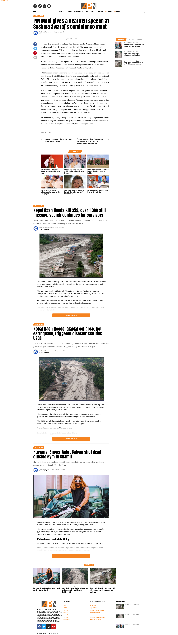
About (65, 605)
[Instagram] (48, 626)
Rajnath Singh (81, 131)
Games (118, 12)
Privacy (66, 617)
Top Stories (93, 608)
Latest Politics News (97, 610)
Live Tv (110, 12)
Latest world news (96, 615)
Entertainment (78, 12)
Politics (69, 12)
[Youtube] (53, 626)
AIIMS (54, 131)
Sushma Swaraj (93, 131)
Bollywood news (95, 619)
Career (66, 610)
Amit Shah (61, 131)
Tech (87, 12)
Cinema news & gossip (97, 617)
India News (61, 12)
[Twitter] (44, 626)
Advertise (67, 615)
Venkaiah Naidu (46, 132)
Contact (66, 612)
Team (65, 608)
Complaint (67, 619)
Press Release (95, 612)
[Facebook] (39, 626)
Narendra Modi (70, 131)
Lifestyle (100, 12)
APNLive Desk (45, 229)
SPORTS (93, 12)
